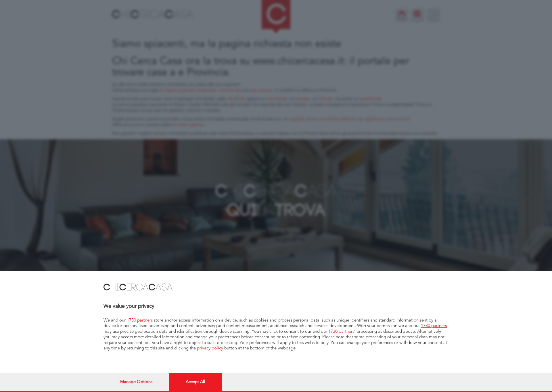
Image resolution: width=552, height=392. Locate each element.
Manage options (136, 382)
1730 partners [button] (140, 320)
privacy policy (210, 348)
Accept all (195, 382)
